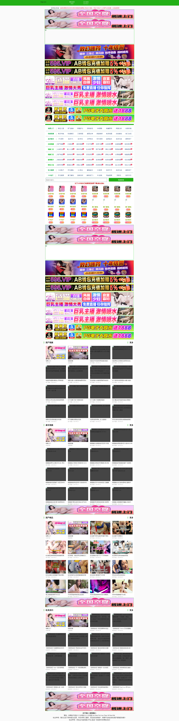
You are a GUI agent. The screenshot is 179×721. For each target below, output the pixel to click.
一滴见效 (50, 209)
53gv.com (43, 2)
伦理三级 (99, 144)
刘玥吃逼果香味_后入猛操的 (98, 419)
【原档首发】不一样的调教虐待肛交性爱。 (80, 667)
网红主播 (108, 149)
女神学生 (60, 149)
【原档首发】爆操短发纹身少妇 (121, 648)
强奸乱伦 (80, 154)
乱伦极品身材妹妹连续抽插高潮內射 (56, 555)
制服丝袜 (80, 159)
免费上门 (50, 196)
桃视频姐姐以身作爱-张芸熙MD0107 (56, 502)
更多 (131, 342)
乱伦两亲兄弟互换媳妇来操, (120, 555)
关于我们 (86, 713)
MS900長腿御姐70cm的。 (119, 594)
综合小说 (128, 165)
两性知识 (108, 165)
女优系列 (108, 144)
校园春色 (89, 165)
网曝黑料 (128, 149)
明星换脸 (118, 149)
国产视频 (60, 144)
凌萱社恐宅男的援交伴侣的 (53, 419)
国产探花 (99, 149)
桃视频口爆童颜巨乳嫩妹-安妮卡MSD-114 (124, 502)
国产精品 (60, 154)
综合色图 (128, 159)
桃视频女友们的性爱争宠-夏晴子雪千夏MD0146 (126, 482)
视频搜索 (121, 180)
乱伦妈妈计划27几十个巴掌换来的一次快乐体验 (103, 555)
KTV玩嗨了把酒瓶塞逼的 (97, 400)
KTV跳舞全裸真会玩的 (74, 419)
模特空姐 (80, 149)
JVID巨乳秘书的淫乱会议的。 (76, 594)
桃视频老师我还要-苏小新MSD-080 (122, 443)
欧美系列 (128, 144)
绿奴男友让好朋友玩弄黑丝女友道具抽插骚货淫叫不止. (128, 361)
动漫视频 (118, 144)
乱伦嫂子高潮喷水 (117, 536)
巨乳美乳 (89, 154)
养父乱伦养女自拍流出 (118, 575)
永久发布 (86, 2)
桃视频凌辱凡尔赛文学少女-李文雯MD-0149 (58, 463)
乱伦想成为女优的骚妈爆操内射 (77, 575)
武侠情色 (99, 165)
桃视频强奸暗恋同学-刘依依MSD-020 (78, 482)
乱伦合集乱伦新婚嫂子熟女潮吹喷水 (56, 575)
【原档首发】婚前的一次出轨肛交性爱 (101, 667)
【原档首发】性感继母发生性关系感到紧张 (58, 648)
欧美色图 (108, 159)
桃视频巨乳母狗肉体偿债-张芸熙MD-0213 (102, 502)
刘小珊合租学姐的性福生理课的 (121, 400)
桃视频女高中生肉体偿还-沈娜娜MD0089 (101, 482)
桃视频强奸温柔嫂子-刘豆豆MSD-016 (56, 482)
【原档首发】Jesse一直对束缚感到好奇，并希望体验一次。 (63, 667)
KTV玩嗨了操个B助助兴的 (75, 400)
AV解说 (69, 144)
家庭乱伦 (70, 165)
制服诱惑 (128, 154)
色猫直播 (70, 361)
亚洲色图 (99, 159)
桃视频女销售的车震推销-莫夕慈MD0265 (101, 463)
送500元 (51, 222)
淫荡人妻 (80, 165)
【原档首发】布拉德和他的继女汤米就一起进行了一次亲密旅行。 (109, 687)
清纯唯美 (70, 159)
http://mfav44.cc (85, 3)
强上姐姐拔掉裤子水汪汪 (53, 594)
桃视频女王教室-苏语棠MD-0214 (77, 463)
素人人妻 (70, 149)
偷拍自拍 (60, 159)
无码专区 (70, 154)
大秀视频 (118, 154)
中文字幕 (89, 144)
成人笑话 (118, 165)
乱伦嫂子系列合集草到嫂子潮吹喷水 (100, 536)
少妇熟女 (89, 159)
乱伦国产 (89, 149)
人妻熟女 (99, 154)
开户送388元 (95, 222)
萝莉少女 (108, 154)
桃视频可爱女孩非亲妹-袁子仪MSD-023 (79, 502)
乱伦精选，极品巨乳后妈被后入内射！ (79, 555)
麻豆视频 (80, 144)
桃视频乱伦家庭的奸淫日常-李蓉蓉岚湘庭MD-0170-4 (105, 443)
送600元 (95, 209)
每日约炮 (95, 196)
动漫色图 (118, 159)
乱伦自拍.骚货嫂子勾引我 (97, 575)
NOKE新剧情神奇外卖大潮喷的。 (99, 594)
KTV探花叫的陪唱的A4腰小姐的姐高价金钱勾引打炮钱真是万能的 (131, 380)
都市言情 (60, 165)
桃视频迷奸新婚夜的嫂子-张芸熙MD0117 (124, 463)
